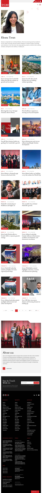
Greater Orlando (5, 410)
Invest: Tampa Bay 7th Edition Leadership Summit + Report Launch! (8, 449)
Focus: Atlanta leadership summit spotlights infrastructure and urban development (10, 301)
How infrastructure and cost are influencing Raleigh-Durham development (31, 143)
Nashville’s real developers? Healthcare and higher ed (8, 204)
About (28, 440)
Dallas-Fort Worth (6, 407)
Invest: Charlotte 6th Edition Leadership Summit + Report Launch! (7, 453)
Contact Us (29, 442)
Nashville (4, 417)
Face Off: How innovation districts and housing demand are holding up (31, 301)
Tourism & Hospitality (30, 431)
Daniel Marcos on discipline (7, 479)
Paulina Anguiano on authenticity (6, 483)
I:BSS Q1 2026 (5, 469)
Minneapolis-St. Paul (6, 416)
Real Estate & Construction (31, 425)
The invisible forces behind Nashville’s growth (29, 204)
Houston (4, 411)
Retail (28, 427)
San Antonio (5, 427)
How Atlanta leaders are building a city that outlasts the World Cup (31, 174)
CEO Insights (29, 408)
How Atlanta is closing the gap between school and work (9, 174)
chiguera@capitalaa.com (19, 484)
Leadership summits (30, 404)
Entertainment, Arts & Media (32, 416)
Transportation (29, 434)
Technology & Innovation (31, 430)
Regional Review (30, 407)
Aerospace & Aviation (30, 411)
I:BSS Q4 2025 (5, 471)
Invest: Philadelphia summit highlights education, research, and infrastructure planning (30, 269)
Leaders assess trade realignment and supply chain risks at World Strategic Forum (20, 462)
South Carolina (5, 428)
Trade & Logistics (30, 433)
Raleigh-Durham (5, 425)
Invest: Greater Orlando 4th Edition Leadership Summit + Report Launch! (7, 441)
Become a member (30, 448)
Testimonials (29, 443)
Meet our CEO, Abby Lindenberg (32, 449)
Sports (28, 428)
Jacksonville (5, 413)
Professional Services (30, 422)
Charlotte (4, 405)
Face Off (28, 405)
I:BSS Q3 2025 (5, 472)
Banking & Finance (30, 413)
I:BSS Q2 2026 (5, 468)
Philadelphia (5, 422)
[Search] (37, 4)
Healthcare (29, 419)
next (30, 310)
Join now (36, 382)
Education (29, 414)
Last (36, 310)
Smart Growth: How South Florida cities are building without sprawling (29, 80)
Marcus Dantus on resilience (7, 486)
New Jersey (5, 419)
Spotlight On (29, 402)
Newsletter (29, 446)
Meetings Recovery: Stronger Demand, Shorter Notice (9, 111)
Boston (4, 404)
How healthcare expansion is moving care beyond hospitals (30, 111)
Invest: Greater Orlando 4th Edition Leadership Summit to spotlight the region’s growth (20, 446)
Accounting (29, 410)
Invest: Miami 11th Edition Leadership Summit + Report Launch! (7, 445)
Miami (4, 414)
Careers (28, 445)
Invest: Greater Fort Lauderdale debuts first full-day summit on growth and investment (9, 80)
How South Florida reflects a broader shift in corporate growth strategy (10, 235)
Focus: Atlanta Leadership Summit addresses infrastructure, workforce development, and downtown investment (31, 236)
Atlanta (4, 402)
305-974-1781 (17, 471)
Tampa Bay (5, 430)
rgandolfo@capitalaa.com (19, 477)
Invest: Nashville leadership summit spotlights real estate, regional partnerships (9, 269)
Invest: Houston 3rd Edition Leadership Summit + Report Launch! (7, 460)
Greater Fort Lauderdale (7, 408)
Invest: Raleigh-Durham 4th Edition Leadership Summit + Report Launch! (7, 456)
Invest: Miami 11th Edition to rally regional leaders (20, 443)
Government (29, 417)
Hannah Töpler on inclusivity (7, 485)
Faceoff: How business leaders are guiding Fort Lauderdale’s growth (10, 142)
